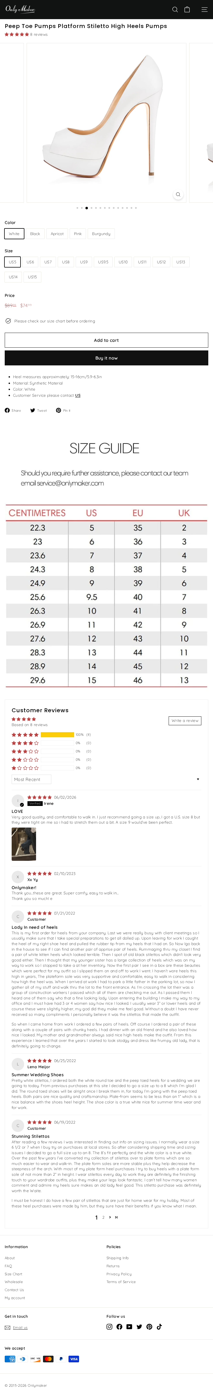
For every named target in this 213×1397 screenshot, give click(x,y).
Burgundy (101, 233)
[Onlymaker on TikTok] (159, 1327)
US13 (180, 261)
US (77, 395)
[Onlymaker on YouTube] (129, 1327)
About (10, 1258)
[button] (17, 34)
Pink (78, 233)
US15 (32, 276)
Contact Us (14, 1289)
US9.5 (103, 261)
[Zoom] (178, 194)
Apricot (57, 233)
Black (35, 233)
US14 (13, 276)
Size (9, 250)
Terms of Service (121, 1281)
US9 (84, 261)
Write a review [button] (185, 720)
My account (15, 1298)
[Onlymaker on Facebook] (119, 1327)
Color (10, 222)
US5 (12, 261)
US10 (123, 261)
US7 (48, 261)
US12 (161, 261)
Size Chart (13, 1274)
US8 (66, 261)
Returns (113, 1266)
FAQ (8, 1266)
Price (10, 295)
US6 (30, 261)
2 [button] (103, 1217)
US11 (142, 261)
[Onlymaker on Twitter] (139, 1327)
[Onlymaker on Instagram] (109, 1327)
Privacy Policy (118, 1274)
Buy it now (106, 358)
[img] (40, 797)
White (14, 233)
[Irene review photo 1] (24, 844)
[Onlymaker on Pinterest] (149, 1327)
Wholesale (14, 1281)
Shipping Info (117, 1258)
